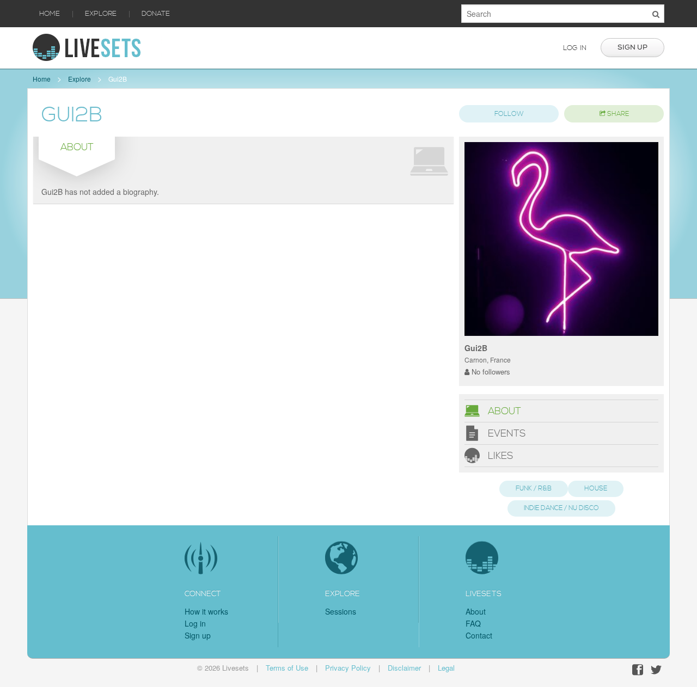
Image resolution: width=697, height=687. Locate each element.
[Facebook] (637, 670)
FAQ (473, 623)
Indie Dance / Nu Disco (561, 508)
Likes (499, 455)
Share (617, 114)
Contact (479, 635)
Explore (101, 13)
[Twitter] (656, 670)
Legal (446, 668)
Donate (156, 13)
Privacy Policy (348, 668)
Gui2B (117, 78)
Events (505, 433)
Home (49, 13)
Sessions (340, 611)
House (595, 488)
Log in (574, 48)
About (503, 410)
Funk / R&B (534, 488)
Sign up (632, 47)
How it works (206, 611)
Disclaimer (404, 668)
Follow (509, 114)
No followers (489, 371)
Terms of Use (287, 668)
